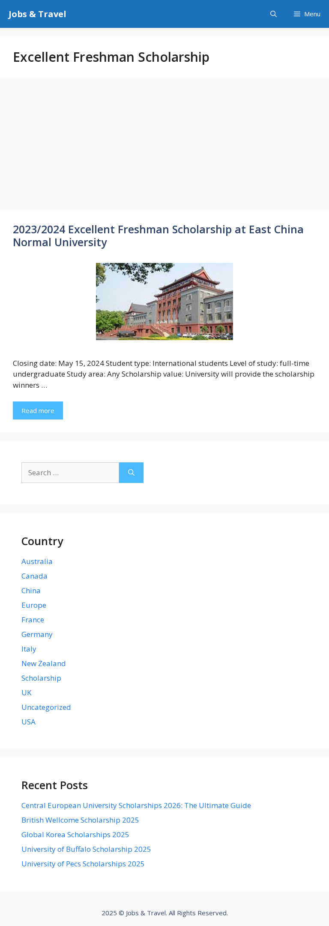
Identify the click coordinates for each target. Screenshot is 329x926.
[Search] (131, 472)
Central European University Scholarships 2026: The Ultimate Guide (136, 805)
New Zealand (43, 663)
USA (28, 722)
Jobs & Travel (37, 14)
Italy (28, 649)
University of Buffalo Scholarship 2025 (86, 849)
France (32, 619)
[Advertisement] (164, 146)
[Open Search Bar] (273, 14)
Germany (37, 634)
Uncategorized (46, 707)
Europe (33, 605)
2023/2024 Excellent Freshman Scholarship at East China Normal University (158, 235)
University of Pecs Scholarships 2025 (83, 864)
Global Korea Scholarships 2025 (75, 834)
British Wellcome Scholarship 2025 (80, 820)
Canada (34, 576)
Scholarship (41, 678)
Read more (37, 410)
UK (26, 692)
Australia (37, 561)
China (31, 590)
